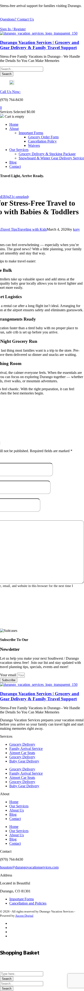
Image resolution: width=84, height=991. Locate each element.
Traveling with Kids (32, 229)
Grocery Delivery (22, 744)
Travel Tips (9, 229)
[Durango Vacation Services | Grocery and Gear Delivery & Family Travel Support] (38, 33)
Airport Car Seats (22, 753)
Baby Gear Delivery (24, 761)
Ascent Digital (24, 915)
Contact (15, 819)
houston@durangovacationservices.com (29, 867)
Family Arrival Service (26, 749)
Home (13, 802)
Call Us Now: (10, 92)
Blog (13, 814)
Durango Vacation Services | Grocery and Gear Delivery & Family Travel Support (39, 45)
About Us (16, 810)
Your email (8, 675)
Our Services (18, 806)
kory (76, 229)
